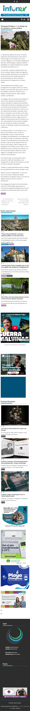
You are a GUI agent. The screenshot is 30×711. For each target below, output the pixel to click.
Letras (3, 469)
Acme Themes (16, 708)
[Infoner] (2, 19)
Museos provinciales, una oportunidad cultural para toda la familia (23, 201)
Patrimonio (9, 275)
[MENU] (28, 19)
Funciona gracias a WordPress (9, 706)
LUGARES (3, 193)
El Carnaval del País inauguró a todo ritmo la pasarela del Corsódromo (7, 201)
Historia (3, 436)
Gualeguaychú (5, 244)
